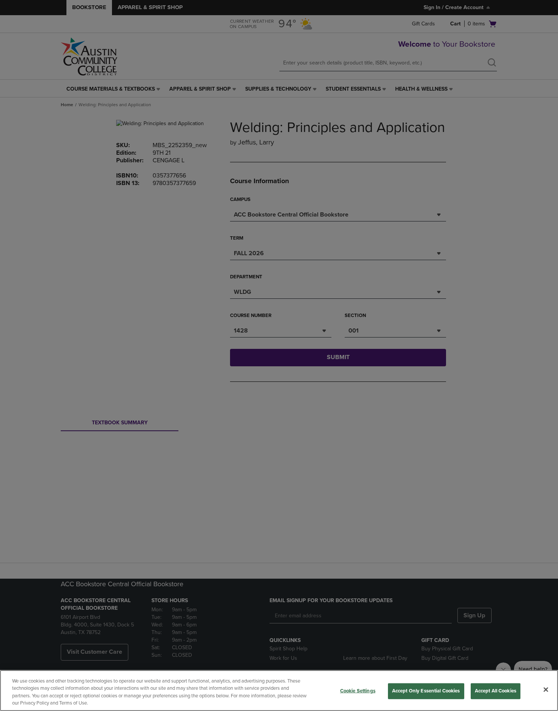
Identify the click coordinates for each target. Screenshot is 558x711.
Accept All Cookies (495, 691)
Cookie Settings (357, 691)
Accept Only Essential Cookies (426, 691)
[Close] (546, 689)
